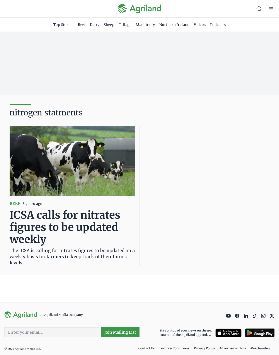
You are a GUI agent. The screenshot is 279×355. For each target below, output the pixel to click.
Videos (200, 24)
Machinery (145, 24)
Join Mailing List (120, 332)
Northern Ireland (174, 24)
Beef (81, 24)
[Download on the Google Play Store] (260, 332)
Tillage (125, 24)
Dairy (94, 24)
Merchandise (260, 348)
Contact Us (146, 348)
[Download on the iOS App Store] (228, 332)
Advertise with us (232, 348)
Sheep (109, 24)
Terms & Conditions (174, 348)
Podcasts (218, 24)
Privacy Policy (204, 348)
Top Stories (63, 24)
